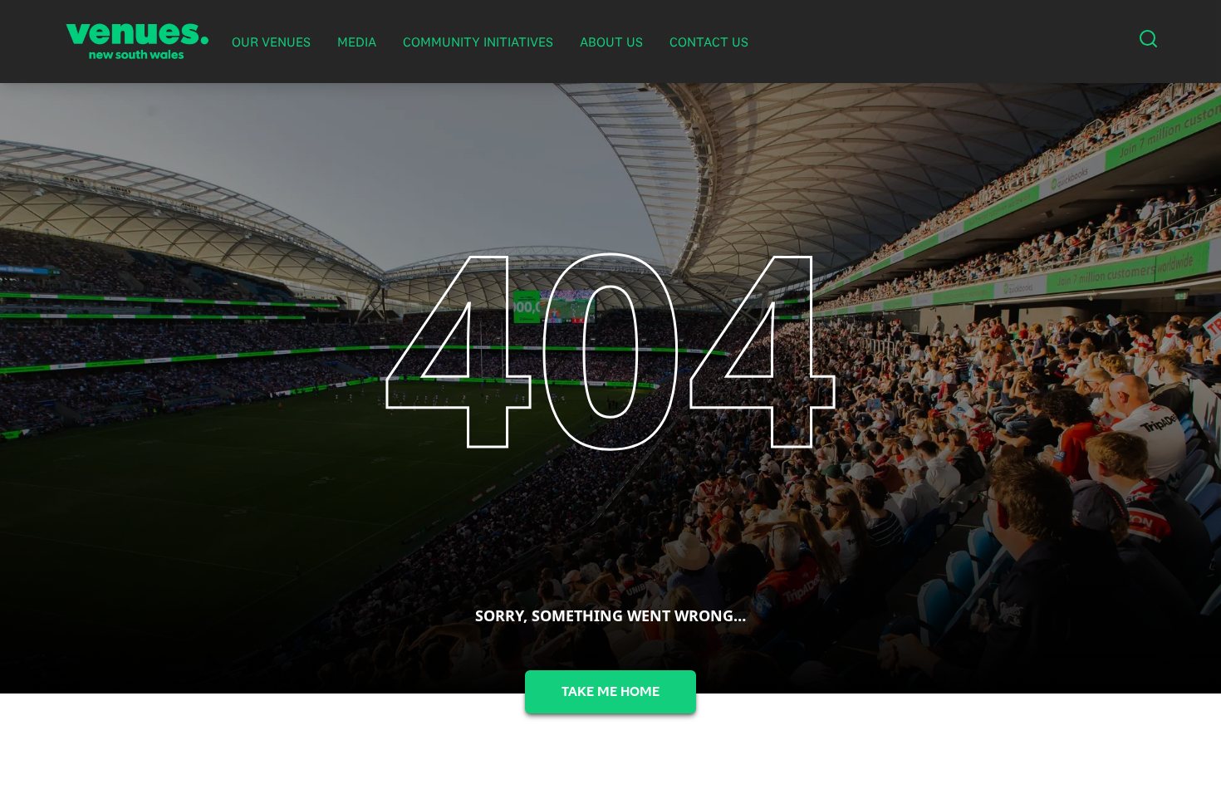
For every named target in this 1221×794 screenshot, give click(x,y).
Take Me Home (610, 692)
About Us (611, 41)
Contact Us (708, 41)
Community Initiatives (478, 41)
